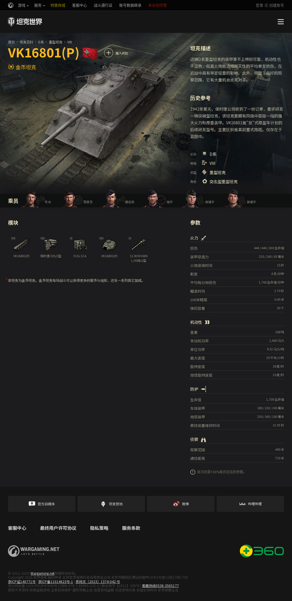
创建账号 (276, 5)
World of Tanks (25, 22)
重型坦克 (55, 41)
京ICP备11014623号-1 (55, 581)
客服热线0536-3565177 (160, 585)
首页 (11, 41)
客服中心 (17, 528)
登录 (259, 5)
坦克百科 (26, 41)
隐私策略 (99, 528)
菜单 (280, 22)
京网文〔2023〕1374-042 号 (98, 581)
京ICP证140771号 (22, 581)
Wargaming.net (42, 573)
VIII (69, 41)
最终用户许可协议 (58, 528)
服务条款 (131, 528)
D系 (41, 41)
